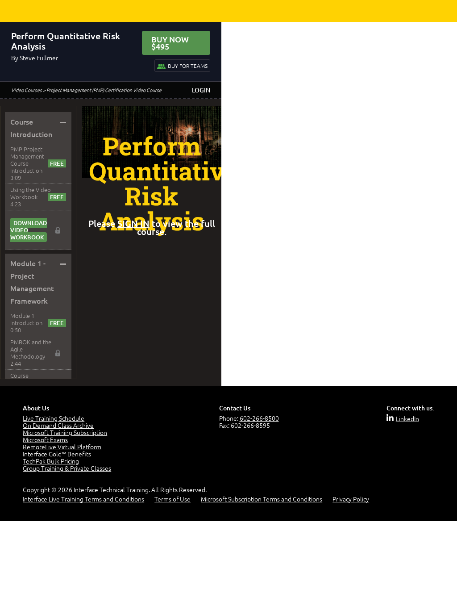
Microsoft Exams (45, 439)
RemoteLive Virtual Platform (62, 446)
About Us (36, 408)
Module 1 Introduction (26, 319)
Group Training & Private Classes (67, 468)
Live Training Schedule (53, 418)
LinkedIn (407, 418)
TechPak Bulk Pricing (51, 460)
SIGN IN (133, 223)
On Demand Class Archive (58, 425)
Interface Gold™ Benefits (57, 453)
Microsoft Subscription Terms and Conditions (261, 498)
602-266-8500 (259, 418)
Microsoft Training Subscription (65, 432)
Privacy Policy (350, 498)
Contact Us (234, 408)
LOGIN (201, 90)
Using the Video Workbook (30, 193)
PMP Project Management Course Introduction (27, 160)
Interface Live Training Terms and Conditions (83, 498)
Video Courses (26, 89)
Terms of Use (172, 498)
